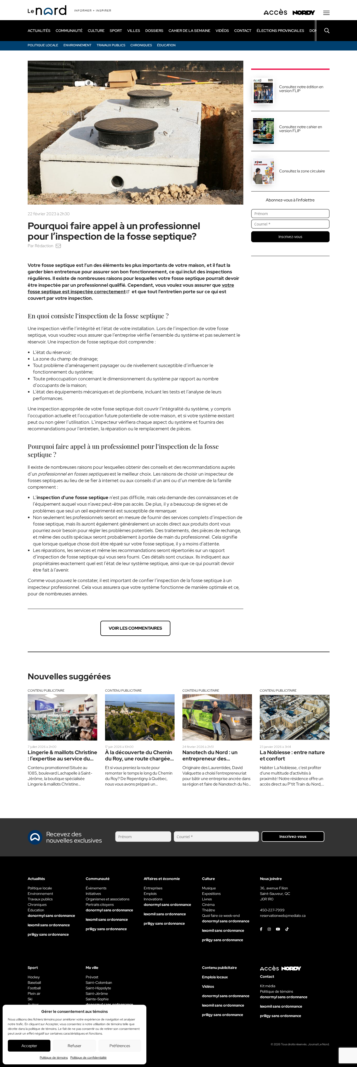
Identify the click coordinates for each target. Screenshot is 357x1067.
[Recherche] (323, 30)
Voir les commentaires (135, 628)
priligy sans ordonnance (48, 934)
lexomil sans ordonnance (49, 925)
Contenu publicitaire (46, 690)
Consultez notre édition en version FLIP (301, 88)
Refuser (74, 1045)
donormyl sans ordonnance (51, 915)
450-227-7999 (272, 910)
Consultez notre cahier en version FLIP (300, 128)
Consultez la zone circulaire (302, 171)
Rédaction (44, 246)
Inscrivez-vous (290, 236)
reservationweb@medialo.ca (283, 915)
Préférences (120, 1045)
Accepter (29, 1045)
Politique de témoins (54, 1057)
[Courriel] (58, 246)
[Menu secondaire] (326, 13)
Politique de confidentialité (88, 1057)
